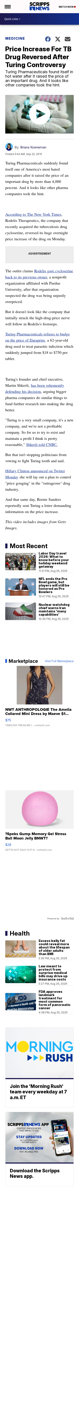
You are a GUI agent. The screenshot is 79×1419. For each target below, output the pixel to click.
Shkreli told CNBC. (42, 444)
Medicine (15, 38)
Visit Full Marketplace (59, 661)
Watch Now (66, 6)
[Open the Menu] (7, 6)
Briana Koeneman (33, 147)
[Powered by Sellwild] (67, 918)
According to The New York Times (33, 214)
